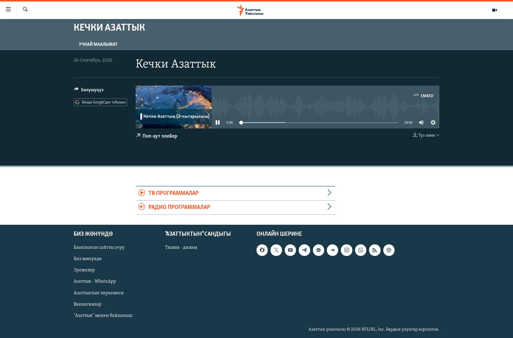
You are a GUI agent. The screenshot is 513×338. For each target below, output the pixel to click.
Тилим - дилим (181, 248)
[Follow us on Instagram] (346, 250)
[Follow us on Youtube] (290, 250)
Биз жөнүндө (88, 259)
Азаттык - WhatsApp (95, 281)
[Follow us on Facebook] (262, 250)
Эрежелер (84, 270)
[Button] (89, 91)
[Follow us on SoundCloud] (332, 250)
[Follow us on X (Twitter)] (276, 250)
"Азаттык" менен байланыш (103, 315)
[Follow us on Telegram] (304, 250)
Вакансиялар (88, 304)
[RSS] (374, 250)
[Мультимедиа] (495, 10)
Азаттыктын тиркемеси (99, 293)
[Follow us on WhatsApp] (360, 250)
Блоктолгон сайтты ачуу (99, 248)
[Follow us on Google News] (318, 250)
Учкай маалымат (98, 44)
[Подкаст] (389, 250)
